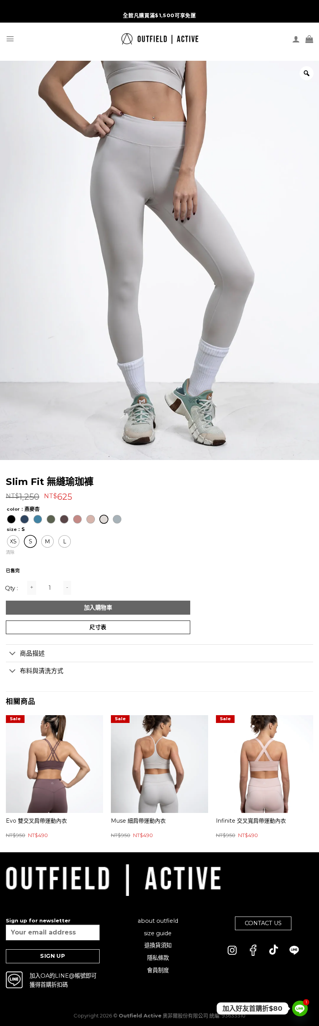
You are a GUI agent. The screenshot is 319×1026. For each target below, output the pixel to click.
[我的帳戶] (296, 39)
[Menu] (10, 39)
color (13, 509)
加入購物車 (98, 607)
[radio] (11, 519)
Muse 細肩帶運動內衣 (138, 820)
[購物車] (309, 39)
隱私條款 (158, 957)
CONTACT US (263, 923)
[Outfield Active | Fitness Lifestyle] (159, 39)
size (12, 529)
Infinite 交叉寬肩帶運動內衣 (251, 820)
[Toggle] (12, 654)
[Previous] (6, 782)
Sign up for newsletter (38, 920)
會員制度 (158, 970)
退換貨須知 (158, 945)
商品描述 (32, 653)
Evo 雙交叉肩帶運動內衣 (36, 820)
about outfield (158, 920)
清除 (10, 552)
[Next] (313, 782)
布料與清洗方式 (41, 671)
